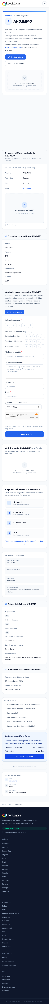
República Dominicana (10, 913)
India (4, 935)
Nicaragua (6, 924)
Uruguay (5, 880)
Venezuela (6, 891)
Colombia (5, 844)
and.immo (27, 188)
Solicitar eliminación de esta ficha (24, 767)
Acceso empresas (9, 965)
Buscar (4, 958)
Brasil (4, 932)
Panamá (5, 884)
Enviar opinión (26, 434)
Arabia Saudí (7, 928)
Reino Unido (7, 946)
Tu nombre (10, 382)
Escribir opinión (17, 57)
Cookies (5, 983)
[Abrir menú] (44, 3)
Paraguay (5, 888)
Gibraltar (5, 873)
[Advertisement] (24, 122)
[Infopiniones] (12, 3)
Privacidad (6, 980)
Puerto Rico (6, 851)
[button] (24, 208)
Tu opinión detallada (14, 363)
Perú (4, 862)
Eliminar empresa (8, 987)
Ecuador (5, 858)
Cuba (4, 910)
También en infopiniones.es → (14, 832)
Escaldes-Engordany (21, 16)
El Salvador (6, 902)
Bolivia (4, 906)
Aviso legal (6, 976)
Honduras (6, 921)
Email (8, 392)
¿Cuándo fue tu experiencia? (16, 402)
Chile (4, 877)
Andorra (10, 804)
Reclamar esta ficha (16, 63)
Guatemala (6, 917)
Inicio (4, 804)
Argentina (5, 855)
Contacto (5, 991)
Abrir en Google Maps (14, 225)
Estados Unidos (8, 939)
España (5, 866)
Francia (5, 943)
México (5, 847)
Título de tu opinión (13, 352)
